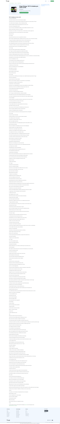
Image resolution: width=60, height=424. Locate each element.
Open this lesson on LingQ (13, 405)
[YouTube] (52, 420)
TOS (45, 422)
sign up (26, 404)
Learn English (17, 410)
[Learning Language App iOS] (46, 411)
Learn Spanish (17, 411)
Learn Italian (17, 413)
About (7, 410)
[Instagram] (48, 420)
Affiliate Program (27, 414)
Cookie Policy (52, 422)
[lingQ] (7, 1)
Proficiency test (27, 413)
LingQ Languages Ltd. (12, 422)
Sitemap (49, 422)
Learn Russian (17, 417)
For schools (8, 413)
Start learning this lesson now (24, 12)
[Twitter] (51, 420)
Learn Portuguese (18, 414)
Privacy (47, 422)
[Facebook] (49, 420)
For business (8, 414)
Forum (26, 410)
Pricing (7, 411)
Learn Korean (17, 416)
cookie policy (38, 423)
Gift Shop (8, 416)
